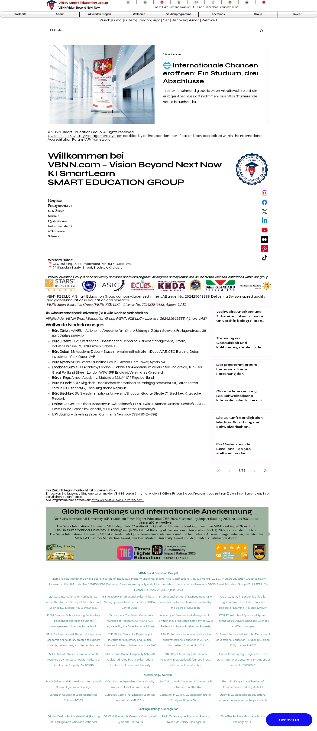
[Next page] (254, 470)
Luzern (130, 20)
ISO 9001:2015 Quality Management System (85, 136)
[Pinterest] (264, 248)
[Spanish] (178, 2)
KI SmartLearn (81, 173)
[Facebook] (264, 202)
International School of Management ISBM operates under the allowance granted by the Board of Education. (185, 602)
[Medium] (264, 239)
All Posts (55, 30)
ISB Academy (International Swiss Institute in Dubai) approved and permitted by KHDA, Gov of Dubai (129, 602)
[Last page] (265, 470)
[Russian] (246, 2)
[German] (161, 2)
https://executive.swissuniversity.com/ (117, 500)
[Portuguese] (229, 2)
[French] (195, 2)
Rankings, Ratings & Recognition (158, 709)
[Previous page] (229, 470)
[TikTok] (264, 258)
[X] (264, 211)
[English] (128, 2)
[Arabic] (144, 2)
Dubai (117, 20)
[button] (59, 14)
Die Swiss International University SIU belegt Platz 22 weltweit (102, 526)
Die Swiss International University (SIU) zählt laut (90, 519)
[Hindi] (212, 2)
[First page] (218, 470)
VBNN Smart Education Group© (158, 573)
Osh (166, 20)
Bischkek (179, 20)
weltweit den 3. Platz (241, 530)
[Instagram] (264, 192)
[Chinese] (263, 2)
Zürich (105, 20)
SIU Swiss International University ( (70, 596)
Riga (157, 20)
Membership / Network (158, 675)
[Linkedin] (264, 220)
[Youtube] (264, 230)
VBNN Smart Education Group (83, 3)
